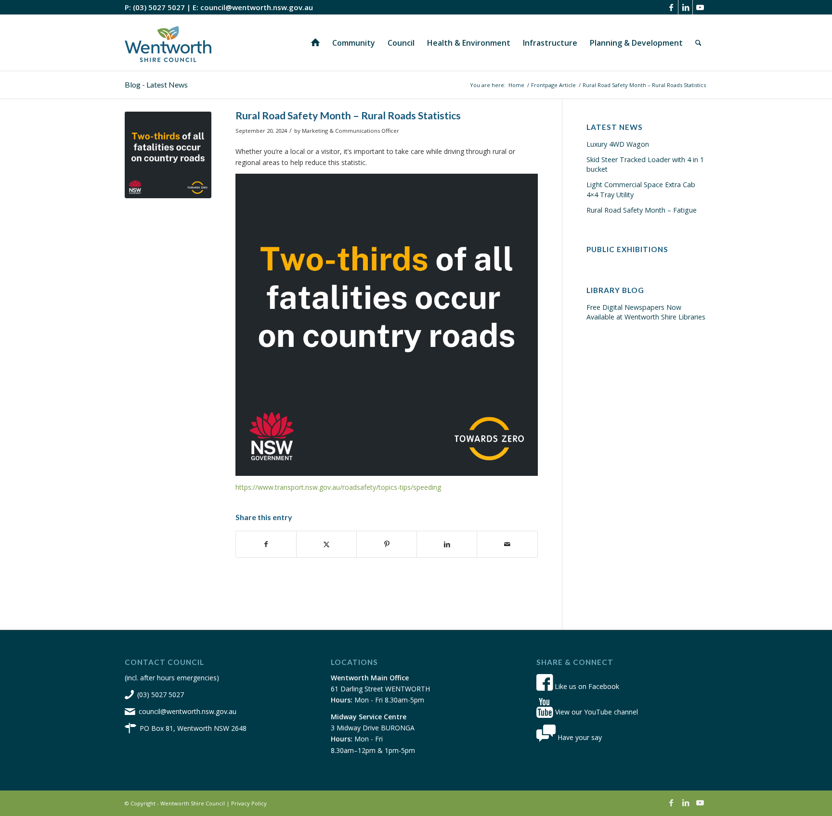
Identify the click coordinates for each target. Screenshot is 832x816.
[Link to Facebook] (671, 7)
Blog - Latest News (156, 84)
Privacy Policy (249, 803)
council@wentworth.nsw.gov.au (256, 7)
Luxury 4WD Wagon (617, 144)
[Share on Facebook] (266, 544)
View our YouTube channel (595, 711)
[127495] (168, 155)
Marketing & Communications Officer (350, 130)
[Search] (698, 43)
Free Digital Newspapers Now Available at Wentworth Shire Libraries (645, 312)
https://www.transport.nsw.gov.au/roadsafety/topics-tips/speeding (338, 487)
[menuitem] (315, 43)
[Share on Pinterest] (386, 544)
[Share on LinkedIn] (447, 544)
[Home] (315, 43)
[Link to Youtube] (700, 7)
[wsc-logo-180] (168, 43)
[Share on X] (326, 544)
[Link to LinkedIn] (685, 7)
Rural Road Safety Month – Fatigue (641, 210)
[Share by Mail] (507, 544)
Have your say (579, 737)
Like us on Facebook (586, 686)
